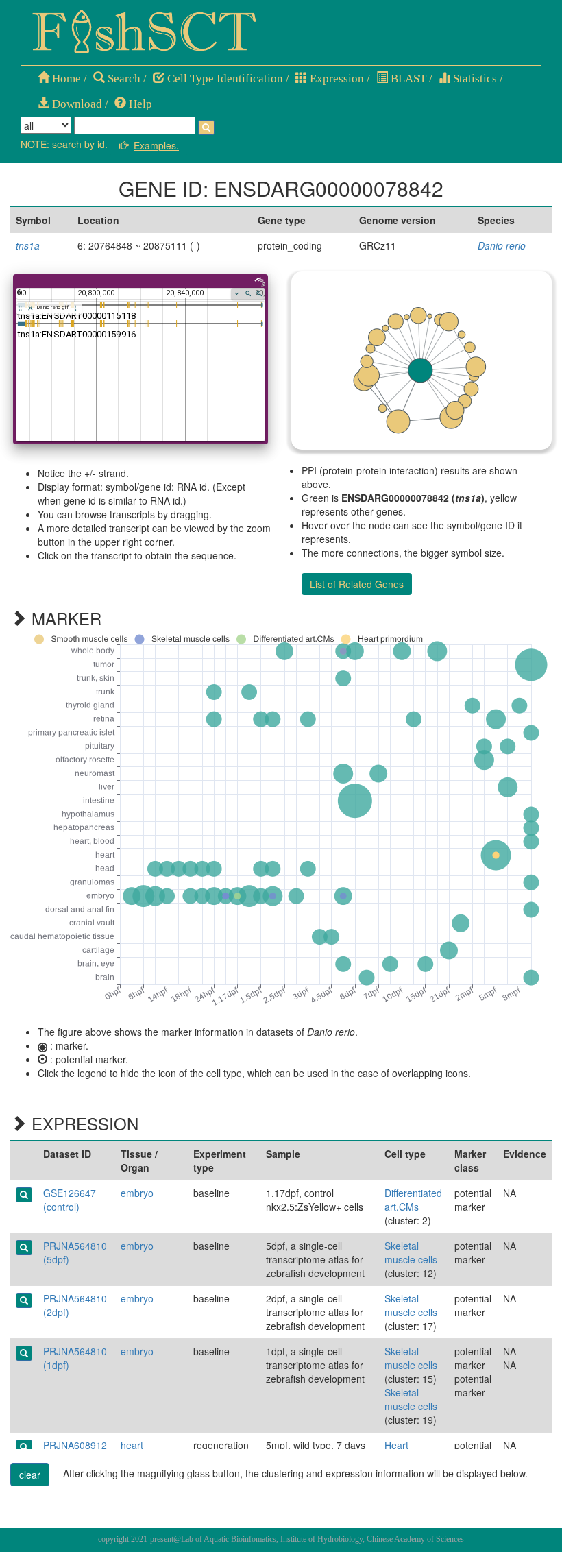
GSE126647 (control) (69, 1199)
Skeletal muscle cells (410, 1252)
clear (29, 1474)
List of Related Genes (357, 584)
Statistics (473, 78)
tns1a (28, 245)
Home (65, 78)
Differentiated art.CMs (413, 1199)
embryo (137, 1193)
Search (122, 78)
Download (75, 103)
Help (139, 103)
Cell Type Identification (223, 78)
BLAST (407, 78)
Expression (335, 78)
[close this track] (30, 308)
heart (132, 1445)
